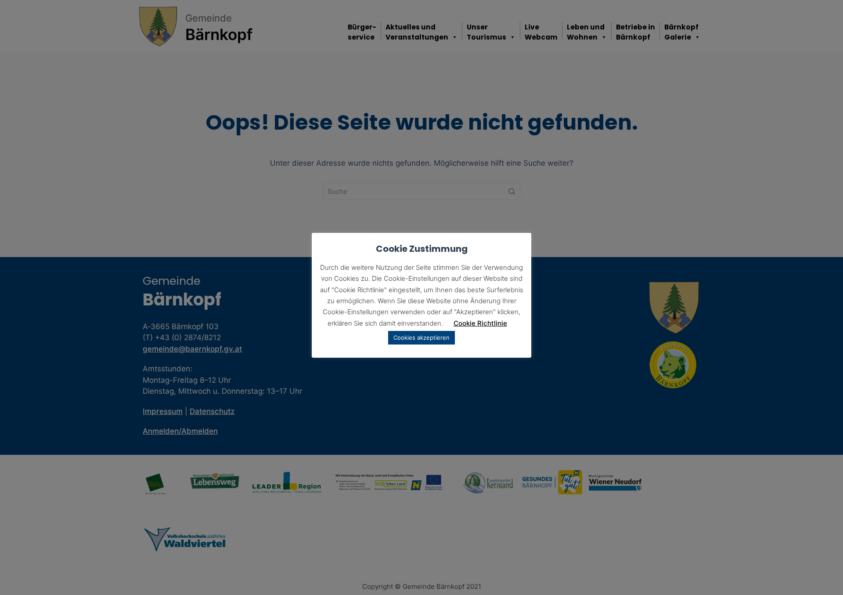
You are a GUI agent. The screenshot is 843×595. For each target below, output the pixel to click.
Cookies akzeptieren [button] (421, 337)
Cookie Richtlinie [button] (480, 323)
